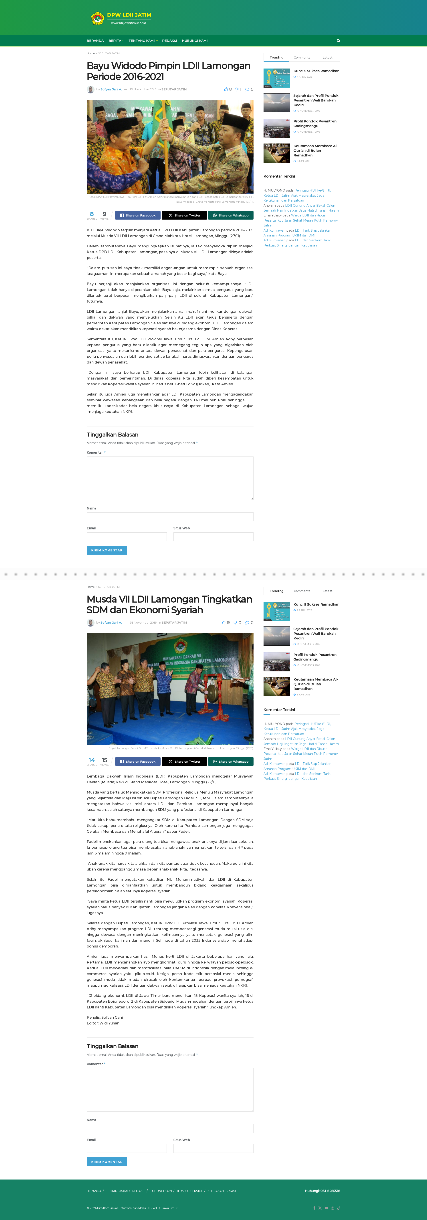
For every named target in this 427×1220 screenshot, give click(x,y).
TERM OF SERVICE (190, 1191)
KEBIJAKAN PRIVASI (221, 1191)
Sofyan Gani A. (111, 89)
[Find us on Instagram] (332, 1208)
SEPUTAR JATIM (109, 53)
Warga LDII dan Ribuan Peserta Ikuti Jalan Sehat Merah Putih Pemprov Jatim (301, 220)
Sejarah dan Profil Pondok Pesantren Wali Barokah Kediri (316, 100)
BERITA (115, 41)
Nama (91, 508)
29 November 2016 (143, 89)
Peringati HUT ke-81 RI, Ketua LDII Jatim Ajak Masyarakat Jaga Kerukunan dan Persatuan (297, 195)
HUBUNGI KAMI (195, 41)
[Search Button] (338, 40)
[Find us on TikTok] (338, 1208)
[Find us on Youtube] (326, 1208)
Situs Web (181, 528)
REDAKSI (169, 41)
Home (91, 53)
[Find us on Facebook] (314, 1208)
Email (91, 528)
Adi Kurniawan (275, 230)
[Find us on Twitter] (320, 1208)
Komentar (96, 452)
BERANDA (95, 41)
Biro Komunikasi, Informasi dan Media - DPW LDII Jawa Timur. (137, 1208)
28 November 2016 (143, 622)
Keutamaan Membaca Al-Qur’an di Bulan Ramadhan (316, 150)
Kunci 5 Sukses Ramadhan (316, 71)
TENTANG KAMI (142, 41)
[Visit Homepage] (120, 17)
